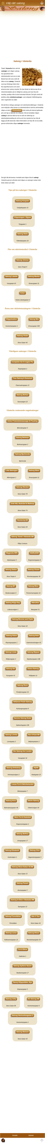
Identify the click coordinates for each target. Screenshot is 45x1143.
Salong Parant (22, 883)
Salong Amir (34, 635)
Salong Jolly (11, 999)
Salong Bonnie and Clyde (22, 619)
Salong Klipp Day (13, 603)
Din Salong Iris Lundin (22, 751)
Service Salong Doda (22, 718)
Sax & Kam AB (34, 735)
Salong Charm (33, 569)
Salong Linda (11, 652)
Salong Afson (33, 933)
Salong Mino (33, 586)
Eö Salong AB (33, 999)
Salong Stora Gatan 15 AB (22, 867)
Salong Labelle (11, 276)
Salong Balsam (22, 1032)
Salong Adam (11, 635)
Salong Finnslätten (13, 916)
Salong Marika (34, 276)
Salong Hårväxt (22, 487)
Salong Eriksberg (14, 768)
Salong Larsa (11, 933)
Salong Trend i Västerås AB (22, 537)
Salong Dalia (22, 234)
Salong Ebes (34, 470)
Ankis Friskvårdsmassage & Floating (22, 421)
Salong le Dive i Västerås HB (22, 900)
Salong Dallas (11, 569)
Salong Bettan (22, 395)
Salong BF (11, 586)
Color (22, 293)
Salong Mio (34, 319)
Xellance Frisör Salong (22, 702)
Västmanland (16, 110)
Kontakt (14, 1135)
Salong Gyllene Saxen (23, 966)
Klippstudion (11, 319)
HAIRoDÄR (34, 553)
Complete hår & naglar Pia (22, 362)
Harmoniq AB (22, 520)
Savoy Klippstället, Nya (22, 982)
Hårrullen (35, 603)
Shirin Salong (33, 801)
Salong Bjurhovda (22, 454)
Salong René (22, 685)
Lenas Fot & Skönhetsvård (22, 784)
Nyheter (31, 1135)
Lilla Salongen (12, 470)
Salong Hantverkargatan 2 (22, 1015)
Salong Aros (11, 801)
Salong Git (10, 669)
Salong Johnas (22, 260)
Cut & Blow (22, 949)
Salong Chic (35, 850)
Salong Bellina (22, 834)
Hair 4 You (35, 916)
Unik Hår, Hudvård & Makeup (22, 503)
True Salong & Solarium (22, 378)
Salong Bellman (22, 437)
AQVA (36, 768)
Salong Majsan (33, 652)
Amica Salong (33, 669)
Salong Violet (22, 336)
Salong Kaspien (22, 201)
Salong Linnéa (11, 735)
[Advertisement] (22, 33)
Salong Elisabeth (12, 850)
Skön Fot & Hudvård (22, 817)
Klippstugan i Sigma (22, 217)
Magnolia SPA (12, 553)
